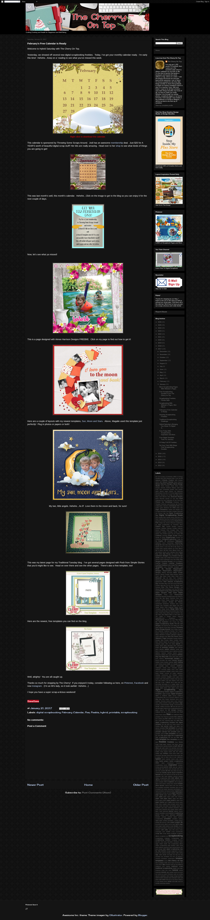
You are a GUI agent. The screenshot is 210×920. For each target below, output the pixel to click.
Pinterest (128, 683)
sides (181, 842)
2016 (160, 453)
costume (158, 677)
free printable (170, 728)
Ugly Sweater (173, 633)
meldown (170, 776)
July (161, 366)
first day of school (166, 712)
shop (118, 146)
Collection (165, 505)
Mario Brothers (174, 574)
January (163, 384)
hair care (160, 750)
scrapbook (173, 833)
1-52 (158, 476)
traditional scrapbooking (164, 868)
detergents (173, 686)
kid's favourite (172, 769)
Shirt (171, 605)
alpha (165, 645)
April (161, 375)
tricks (170, 870)
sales (166, 830)
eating (160, 702)
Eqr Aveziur (167, 522)
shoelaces (176, 842)
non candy (164, 789)
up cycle (180, 872)
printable (114, 712)
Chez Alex (180, 500)
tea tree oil (173, 856)
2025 (160, 325)
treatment (158, 870)
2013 (160, 462)
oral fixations (176, 789)
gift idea (177, 746)
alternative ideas (172, 645)
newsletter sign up (175, 787)
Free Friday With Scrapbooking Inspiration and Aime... (167, 432)
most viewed (173, 783)
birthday (180, 655)
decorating (158, 684)
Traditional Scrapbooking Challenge (168, 420)
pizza (169, 809)
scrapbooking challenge (163, 838)
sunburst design (166, 852)
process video (166, 822)
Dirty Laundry (159, 517)
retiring (178, 828)
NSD (165, 581)
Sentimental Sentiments (162, 603)
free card (168, 718)
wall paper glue (167, 877)
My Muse (180, 580)
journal (161, 767)
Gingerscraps (170, 537)
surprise (173, 852)
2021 (160, 337)
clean (181, 669)
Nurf (172, 583)
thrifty (165, 862)
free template (161, 739)
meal (165, 776)
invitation (180, 765)
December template (171, 511)
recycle (181, 826)
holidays (165, 753)
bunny (162, 662)
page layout (159, 795)
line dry (176, 774)
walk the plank (159, 877)
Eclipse (161, 522)
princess (172, 815)
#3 (156, 476)
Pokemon (172, 598)
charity (164, 667)
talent (160, 854)
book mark (172, 656)
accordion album (174, 642)
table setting (179, 852)
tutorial (175, 870)
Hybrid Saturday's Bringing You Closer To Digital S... (168, 426)
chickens (158, 669)
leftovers (169, 774)
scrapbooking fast (177, 838)
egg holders (175, 702)
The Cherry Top (174, 622)
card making (178, 662)
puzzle (170, 824)
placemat (165, 811)
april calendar (179, 647)
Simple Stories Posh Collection (164, 607)
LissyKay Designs (167, 561)
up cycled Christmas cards (168, 874)
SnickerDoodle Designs (162, 611)
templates (160, 861)
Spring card (169, 612)
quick (173, 824)
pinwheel (170, 807)
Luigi (181, 567)
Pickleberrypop (171, 596)
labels (175, 770)
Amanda (163, 487)
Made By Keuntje (163, 569)
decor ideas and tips (177, 682)
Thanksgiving (160, 620)
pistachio (164, 809)
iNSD (157, 763)
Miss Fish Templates (176, 578)
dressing (163, 701)
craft (161, 678)
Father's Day (160, 526)
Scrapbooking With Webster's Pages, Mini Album (167, 405)
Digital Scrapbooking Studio (171, 515)
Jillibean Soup (176, 550)
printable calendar (161, 817)
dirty (164, 697)
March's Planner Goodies (163, 574)
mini (169, 778)
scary (181, 829)
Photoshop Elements (161, 596)
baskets (180, 653)
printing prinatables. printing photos (173, 820)
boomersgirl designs (172, 658)
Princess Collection (161, 602)
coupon (169, 677)
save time (172, 829)
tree (166, 870)
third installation (160, 862)
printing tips (159, 822)
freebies (170, 742)
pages (174, 795)
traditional (180, 864)
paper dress (168, 798)
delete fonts (179, 684)
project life (179, 822)
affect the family (170, 643)
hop (163, 755)
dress (177, 699)
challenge (180, 666)
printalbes (175, 818)
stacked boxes (176, 847)
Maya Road (166, 576)
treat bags (180, 868)
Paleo (181, 589)
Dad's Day (180, 507)
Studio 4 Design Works (167, 616)
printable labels (172, 817)
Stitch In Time (173, 614)
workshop (162, 883)
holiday (181, 751)
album (161, 645)
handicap (170, 750)
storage (169, 851)
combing (158, 675)
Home (88, 784)
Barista (157, 493)
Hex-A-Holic (175, 544)
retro (181, 828)
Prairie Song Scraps (177, 600)
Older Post (141, 784)
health (181, 750)
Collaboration (159, 505)
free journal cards (167, 726)
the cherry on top (175, 861)
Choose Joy (160, 502)
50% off (163, 478)
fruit (173, 744)
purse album (164, 824)
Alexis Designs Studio (167, 485)
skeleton (173, 845)
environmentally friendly (167, 704)
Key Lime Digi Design (163, 554)
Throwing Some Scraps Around (169, 628)
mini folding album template (168, 780)
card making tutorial (161, 664)
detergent (167, 686)
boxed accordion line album (163, 660)
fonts (178, 712)
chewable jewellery (177, 667)
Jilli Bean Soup (167, 550)
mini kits (178, 780)
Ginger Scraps (172, 535)
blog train (165, 656)
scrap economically (177, 831)
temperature (171, 858)
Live (174, 561)
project (173, 822)
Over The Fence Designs (170, 587)
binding (163, 654)
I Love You (167, 546)
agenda (178, 644)
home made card (178, 753)
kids (157, 770)
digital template (167, 693)
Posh (177, 598)
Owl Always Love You (171, 589)
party (170, 802)
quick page (179, 824)
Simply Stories (166, 609)
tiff (177, 862)
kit (166, 771)
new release (179, 785)
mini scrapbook (169, 782)
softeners (161, 847)
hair (157, 750)
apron (157, 649)
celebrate (172, 666)
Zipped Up (166, 642)
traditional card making (163, 866)
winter (170, 881)
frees (176, 742)
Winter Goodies (174, 640)
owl (167, 793)
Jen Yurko (175, 548)
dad (157, 682)
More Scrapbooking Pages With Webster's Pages (168, 388)
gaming (181, 744)
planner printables (160, 813)
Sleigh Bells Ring (176, 609)
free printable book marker (172, 730)
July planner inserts (161, 552)
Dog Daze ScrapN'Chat (170, 519)
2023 (160, 331)
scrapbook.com (164, 836)
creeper (172, 678)
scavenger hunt (160, 831)
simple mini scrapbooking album (173, 843)
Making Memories (167, 572)
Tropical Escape (164, 633)
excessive (167, 706)
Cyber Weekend (164, 507)
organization (159, 793)
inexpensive (170, 763)
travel (174, 868)
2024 (160, 328)
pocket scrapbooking (176, 813)
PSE (178, 589)
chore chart (175, 669)
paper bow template (177, 796)
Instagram (37, 686)
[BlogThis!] (62, 709)
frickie (181, 742)
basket (175, 653)
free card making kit (177, 718)
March (162, 378)
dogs (160, 699)
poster (157, 815)
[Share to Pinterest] (68, 709)
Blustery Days (166, 496)
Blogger (142, 915)
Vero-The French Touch (175, 636)
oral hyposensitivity (169, 791)
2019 (160, 343)
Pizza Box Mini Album (162, 598)
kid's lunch (180, 769)
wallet (160, 879)
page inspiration (177, 793)
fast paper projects (163, 708)
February (163, 381)
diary (178, 686)
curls (178, 680)
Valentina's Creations (165, 634)
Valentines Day (163, 636)
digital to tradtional (161, 695)
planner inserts (178, 811)
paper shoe (180, 800)
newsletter (166, 787)
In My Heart (176, 546)
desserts (162, 686)
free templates (172, 739)
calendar (171, 662)
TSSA (181, 618)
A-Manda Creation (168, 480)
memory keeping (178, 776)
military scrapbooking (161, 778)
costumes (163, 677)
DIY (171, 507)
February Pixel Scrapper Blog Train (171, 530)
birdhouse (174, 654)
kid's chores (165, 769)
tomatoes (167, 864)
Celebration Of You (171, 500)
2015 (160, 456)
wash (163, 879)
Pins (176, 596)
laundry (164, 772)
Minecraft (158, 578)
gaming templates (168, 746)
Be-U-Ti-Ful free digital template (174, 493)
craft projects (166, 678)
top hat (175, 864)
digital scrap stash (177, 687)
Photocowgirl (179, 594)
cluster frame (174, 671)
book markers (160, 658)
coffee (174, 673)
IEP (172, 546)
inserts (165, 765)
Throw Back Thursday (170, 627)
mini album (175, 778)
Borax (157, 498)
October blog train (161, 585)
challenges (158, 667)
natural (167, 785)
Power (163, 600)
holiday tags (159, 753)
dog (157, 699)
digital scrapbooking (48, 712)
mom (160, 783)
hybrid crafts (174, 759)
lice (172, 774)
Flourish (180, 532)
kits (169, 771)
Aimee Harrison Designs (164, 484)
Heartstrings (170, 543)
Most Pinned (165, 580)
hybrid (104, 712)
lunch (181, 774)
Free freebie (163, 533)
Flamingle (170, 532)
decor (168, 682)
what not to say (170, 879)
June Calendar (171, 552)
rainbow (168, 826)
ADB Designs (179, 480)
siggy (157, 843)
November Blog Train (164, 583)
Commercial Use (174, 506)
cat (171, 664)
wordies (158, 883)
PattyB (157, 590)
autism (167, 649)
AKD (161, 482)
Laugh (161, 557)
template (179, 858)
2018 (160, 346)
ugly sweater (170, 872)
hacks (181, 748)
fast (157, 708)
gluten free (168, 748)
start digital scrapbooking (171, 849)
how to (172, 755)
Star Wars (158, 614)
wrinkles (168, 883)
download (172, 699)
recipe (171, 826)
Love (169, 565)
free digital (177, 720)
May (161, 372)
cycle (181, 680)
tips (164, 864)
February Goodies (172, 528)
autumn (172, 649)
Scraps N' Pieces (176, 602)
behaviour (158, 654)
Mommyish (158, 580)
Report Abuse (161, 312)
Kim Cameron (175, 554)
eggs (181, 703)
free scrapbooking (177, 735)
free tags (180, 737)
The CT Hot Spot (170, 620)
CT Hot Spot (174, 498)
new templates (159, 787)
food (181, 712)
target (170, 854)
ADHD (157, 482)
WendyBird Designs (172, 638)
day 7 (164, 682)
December (163, 351)
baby (181, 649)
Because (158, 495)
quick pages (159, 826)
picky (165, 807)
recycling (158, 828)
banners (164, 653)
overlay (164, 793)
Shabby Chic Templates (162, 605)
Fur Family (177, 533)
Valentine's (174, 634)
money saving (166, 783)
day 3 (160, 682)
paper (161, 796)
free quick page (166, 735)
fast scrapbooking (173, 708)
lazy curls (163, 774)
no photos (158, 789)
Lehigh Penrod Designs (173, 557)
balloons (158, 653)
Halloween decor (160, 543)
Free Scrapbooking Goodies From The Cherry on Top (166, 393)
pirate (181, 807)
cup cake (180, 678)
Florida (175, 532)
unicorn (176, 872)
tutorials (163, 872)
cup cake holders (160, 680)
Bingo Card (159, 496)
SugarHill (180, 616)
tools (172, 864)
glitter (163, 748)
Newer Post (35, 784)
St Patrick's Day (178, 612)
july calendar (179, 767)
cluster (168, 671)
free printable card (174, 732)
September (164, 360)
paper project (162, 800)
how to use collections (176, 757)
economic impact (167, 702)
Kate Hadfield (179, 552)
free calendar (178, 717)
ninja (181, 787)
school (168, 831)
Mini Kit (165, 578)
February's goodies (161, 532)
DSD (174, 507)
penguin (173, 804)
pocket (167, 813)
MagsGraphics (167, 570)
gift (174, 746)
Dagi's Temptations (162, 509)
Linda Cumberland (165, 559)
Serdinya (172, 603)
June (162, 369)
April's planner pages (162, 491)
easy (157, 702)
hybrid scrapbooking (176, 761)
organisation (179, 791)
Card (181, 498)
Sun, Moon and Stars (92, 421)
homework (158, 755)
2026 (160, 322)
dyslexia (180, 701)
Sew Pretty (179, 603)
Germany (164, 535)
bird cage (168, 654)
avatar (177, 649)
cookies (180, 675)
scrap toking (166, 833)
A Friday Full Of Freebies (168, 442)
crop (176, 678)
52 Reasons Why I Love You (173, 478)
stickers (163, 851)
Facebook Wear (178, 524)
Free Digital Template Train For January (166, 438)
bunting (166, 662)
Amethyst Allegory (171, 487)
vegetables (163, 876)
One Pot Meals (175, 585)
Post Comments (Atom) (96, 792)
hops (165, 755)
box (182, 658)
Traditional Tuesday (169, 631)
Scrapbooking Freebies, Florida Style (167, 399)
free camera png (160, 718)
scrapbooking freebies (163, 840)
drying (168, 701)
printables (167, 818)
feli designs (172, 710)
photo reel (162, 806)
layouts (158, 774)
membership (117, 143)
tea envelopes (165, 856)
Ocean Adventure (178, 583)
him (177, 751)
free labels (177, 726)
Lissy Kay (173, 559)
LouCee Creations (176, 563)
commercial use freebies (169, 675)
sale (162, 830)
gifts (160, 748)
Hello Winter (168, 544)
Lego (165, 557)
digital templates (177, 694)
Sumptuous (172, 618)
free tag (173, 737)
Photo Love (168, 594)
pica (163, 807)
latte (160, 772)
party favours (175, 802)
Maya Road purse (177, 576)
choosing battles (166, 669)
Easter (177, 521)
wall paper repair (176, 877)
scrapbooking (129, 712)
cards (168, 664)
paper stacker (160, 802)
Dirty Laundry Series (168, 517)
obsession (170, 789)
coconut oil (168, 673)
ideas (163, 763)
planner (171, 811)
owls (170, 793)
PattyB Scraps (164, 591)
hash (177, 750)
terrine (166, 860)
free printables (170, 733)
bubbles (158, 662)
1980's (175, 476)
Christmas (168, 502)
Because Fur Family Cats (168, 495)
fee (166, 710)
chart (169, 667)
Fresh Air (170, 533)
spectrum (166, 847)
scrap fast (159, 833)
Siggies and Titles (178, 605)
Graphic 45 (162, 541)
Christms (180, 504)
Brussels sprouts (164, 498)
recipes (176, 826)
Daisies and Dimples (174, 509)
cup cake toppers (171, 680)
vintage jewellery (178, 876)
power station (165, 815)
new (174, 785)
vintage (171, 876)
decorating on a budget (168, 684)
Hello (163, 544)
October (163, 357)
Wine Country (165, 640)
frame (157, 714)
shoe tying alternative (167, 842)
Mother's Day (173, 580)
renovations (164, 828)
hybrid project (163, 761)
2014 (160, 459)
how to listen (165, 757)
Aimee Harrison (178, 482)
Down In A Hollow (161, 521)
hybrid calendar (166, 759)
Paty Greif (172, 591)
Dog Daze (177, 517)
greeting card (175, 748)
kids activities (161, 770)
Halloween (179, 541)
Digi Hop (165, 513)
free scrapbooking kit (163, 737)
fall (171, 706)
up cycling (180, 874)
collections (180, 673)
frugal (157, 744)
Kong (170, 555)
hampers (165, 750)
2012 (160, 465)
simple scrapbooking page (163, 845)
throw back (171, 862)
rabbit (163, 826)
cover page (175, 677)
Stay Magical (165, 614)
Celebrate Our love (161, 500)
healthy (157, 751)
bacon (171, 651)
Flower (157, 533)
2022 (160, 334)
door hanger (165, 699)
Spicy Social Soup (161, 612)
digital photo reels (165, 687)
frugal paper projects (165, 744)
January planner (167, 548)
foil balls (174, 712)
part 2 (166, 802)
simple (161, 843)
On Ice (168, 585)
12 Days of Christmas (166, 476)
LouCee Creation (161, 563)
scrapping (174, 840)
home (170, 753)
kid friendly (158, 769)
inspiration (172, 765)
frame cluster (162, 714)
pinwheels (176, 807)
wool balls (175, 881)
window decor (163, 881)
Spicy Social (179, 611)
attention (161, 649)
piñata (172, 809)
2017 (160, 349)
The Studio (174, 625)
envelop (158, 704)
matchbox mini (160, 776)
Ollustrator (115, 915)
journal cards (168, 767)
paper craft (159, 798)
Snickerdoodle (172, 611)
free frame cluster (175, 724)
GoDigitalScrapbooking (169, 539)
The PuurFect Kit (165, 625)
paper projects (171, 800)
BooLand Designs (177, 496)
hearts (170, 751)
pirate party (159, 809)
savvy (177, 829)
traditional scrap (177, 866)
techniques (164, 858)
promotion (158, 824)
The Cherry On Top (175, 61)
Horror (161, 546)
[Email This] (60, 709)
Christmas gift (173, 504)
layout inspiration (177, 772)
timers (160, 864)
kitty (172, 770)
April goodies (179, 489)
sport (170, 847)
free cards (158, 720)
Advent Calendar (168, 482)
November (163, 354)
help (174, 751)
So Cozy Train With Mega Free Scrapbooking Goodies (168, 447)
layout (169, 772)
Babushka (180, 491)
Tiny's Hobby (174, 629)
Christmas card (165, 504)
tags (157, 854)
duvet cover (174, 701)
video (167, 876)
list (178, 774)
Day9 (158, 511)
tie (175, 862)
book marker (179, 656)
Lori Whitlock (179, 561)
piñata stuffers (179, 809)
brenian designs (177, 660)
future (176, 744)
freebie (95, 712)
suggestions (174, 851)
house (168, 755)
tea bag (175, 854)
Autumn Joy (172, 491)
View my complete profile (164, 105)
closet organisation (161, 671)
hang (174, 750)
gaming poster (159, 746)
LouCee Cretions (161, 565)
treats (163, 870)
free (87, 712)
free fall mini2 (165, 724)
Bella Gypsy (179, 495)
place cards (159, 811)
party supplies (163, 804)
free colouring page (167, 720)
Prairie (167, 600)
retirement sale (172, 828)
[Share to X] (64, 709)
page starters (168, 794)
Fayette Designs (171, 526)
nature (171, 785)
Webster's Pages (161, 638)
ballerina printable (178, 651)
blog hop (158, 656)
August (162, 363)
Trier (176, 631)
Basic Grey (163, 493)
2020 (160, 340)
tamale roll (166, 854)
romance (158, 829)
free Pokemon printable (167, 716)
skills (177, 845)
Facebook (139, 683)
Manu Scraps (178, 572)
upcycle (158, 876)
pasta (169, 804)
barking (170, 653)
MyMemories (159, 581)
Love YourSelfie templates (171, 567)
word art (180, 881)
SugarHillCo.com (160, 618)
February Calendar (73, 712)
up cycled (158, 874)
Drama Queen (170, 521)
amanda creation (168, 647)
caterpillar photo (163, 666)
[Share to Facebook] (66, 709)
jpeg (174, 767)
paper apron (166, 796)
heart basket (164, 751)
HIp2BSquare (170, 541)
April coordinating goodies (166, 489)
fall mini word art (178, 706)
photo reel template (171, 806)
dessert (158, 686)
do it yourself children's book (174, 697)
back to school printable (162, 651)
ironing (157, 767)
